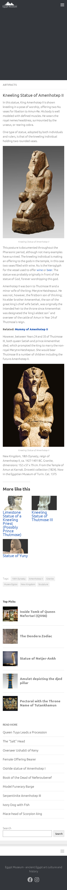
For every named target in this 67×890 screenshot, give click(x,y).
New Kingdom (28, 584)
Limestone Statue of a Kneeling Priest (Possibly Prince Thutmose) (12, 523)
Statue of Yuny (15, 555)
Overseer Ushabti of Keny (20, 750)
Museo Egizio (10, 584)
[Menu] (62, 4)
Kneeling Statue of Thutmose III (42, 516)
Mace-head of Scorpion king (22, 814)
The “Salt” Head (14, 741)
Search (7, 828)
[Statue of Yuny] (15, 546)
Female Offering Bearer (19, 759)
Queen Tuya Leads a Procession (25, 732)
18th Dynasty (18, 578)
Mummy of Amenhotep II (31, 329)
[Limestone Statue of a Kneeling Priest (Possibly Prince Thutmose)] (15, 503)
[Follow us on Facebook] (30, 879)
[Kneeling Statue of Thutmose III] (44, 503)
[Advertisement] (33, 44)
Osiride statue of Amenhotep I (24, 768)
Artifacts (10, 84)
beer (49, 270)
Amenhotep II (36, 578)
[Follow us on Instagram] (36, 879)
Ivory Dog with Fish (16, 805)
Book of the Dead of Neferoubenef (27, 777)
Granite (50, 578)
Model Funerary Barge (18, 786)
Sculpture (43, 584)
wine (40, 270)
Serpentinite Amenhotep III (22, 795)
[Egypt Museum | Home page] (12, 4)
